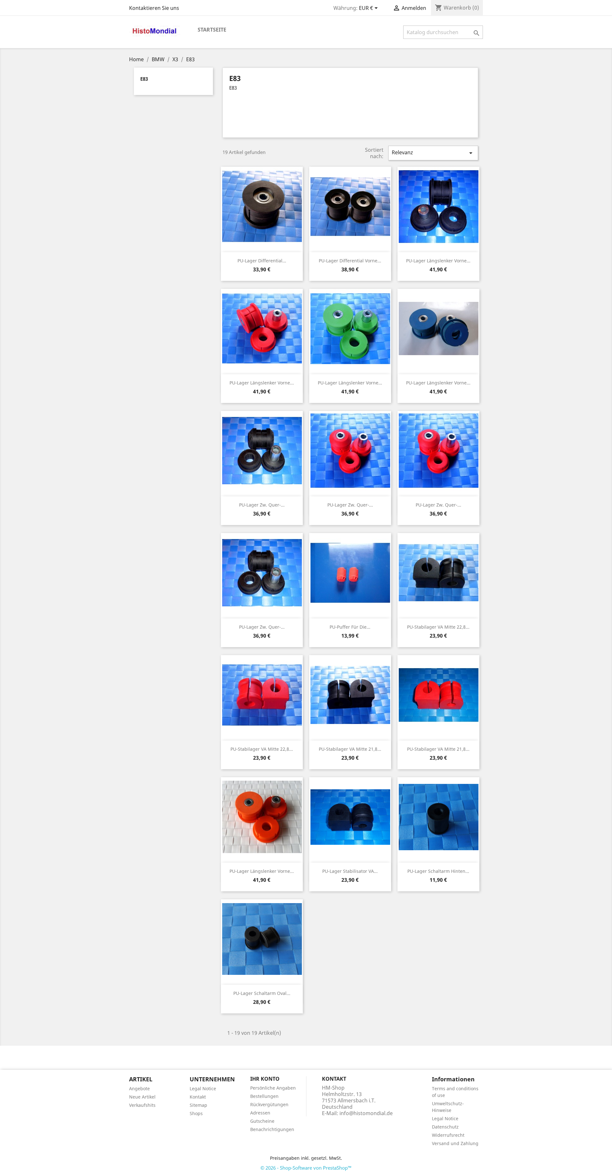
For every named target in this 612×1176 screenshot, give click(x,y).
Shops (196, 1113)
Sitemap (198, 1105)
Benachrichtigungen (272, 1129)
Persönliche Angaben (273, 1088)
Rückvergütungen (269, 1104)
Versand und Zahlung (455, 1143)
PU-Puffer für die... (350, 627)
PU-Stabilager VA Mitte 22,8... (438, 627)
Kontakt (198, 1097)
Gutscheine (262, 1121)
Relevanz (433, 153)
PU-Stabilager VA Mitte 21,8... (350, 749)
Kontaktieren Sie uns (154, 7)
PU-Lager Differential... (261, 261)
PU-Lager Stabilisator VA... (350, 871)
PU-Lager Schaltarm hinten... (438, 871)
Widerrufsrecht (448, 1135)
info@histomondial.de (366, 1113)
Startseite (212, 29)
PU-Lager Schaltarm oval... (261, 993)
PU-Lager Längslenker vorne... (438, 261)
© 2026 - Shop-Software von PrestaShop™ (306, 1168)
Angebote (139, 1088)
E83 (144, 79)
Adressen (260, 1113)
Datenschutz (445, 1127)
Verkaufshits (142, 1105)
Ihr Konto (265, 1078)
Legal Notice (203, 1088)
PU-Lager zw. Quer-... (262, 505)
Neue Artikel (142, 1097)
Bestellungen (264, 1096)
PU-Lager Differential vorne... (350, 261)
